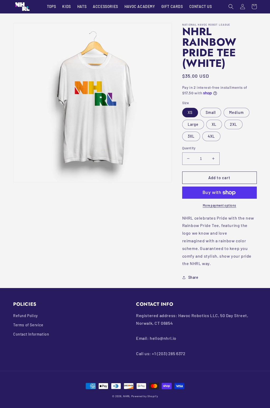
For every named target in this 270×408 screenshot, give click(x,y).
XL (214, 124)
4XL (211, 136)
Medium (236, 112)
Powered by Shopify (144, 396)
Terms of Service (28, 325)
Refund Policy (25, 315)
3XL (191, 136)
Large (193, 124)
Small (211, 112)
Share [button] (193, 277)
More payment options (219, 205)
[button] (231, 6)
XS (190, 112)
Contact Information (31, 334)
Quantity (189, 148)
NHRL (127, 396)
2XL (233, 124)
